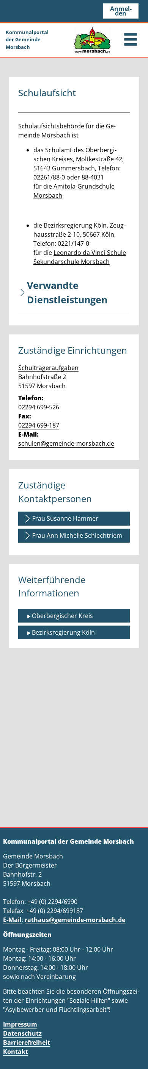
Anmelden (121, 11)
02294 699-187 (38, 425)
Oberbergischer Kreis (62, 616)
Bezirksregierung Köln (63, 632)
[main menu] (130, 40)
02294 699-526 (38, 407)
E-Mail (12, 920)
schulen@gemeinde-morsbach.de (66, 443)
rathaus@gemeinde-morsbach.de (75, 920)
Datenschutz (22, 1033)
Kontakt (15, 1051)
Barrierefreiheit (26, 1042)
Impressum (20, 1024)
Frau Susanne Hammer (65, 518)
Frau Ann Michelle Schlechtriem (77, 535)
